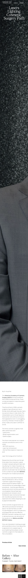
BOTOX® (22, 471)
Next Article (22, 546)
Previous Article (7, 542)
